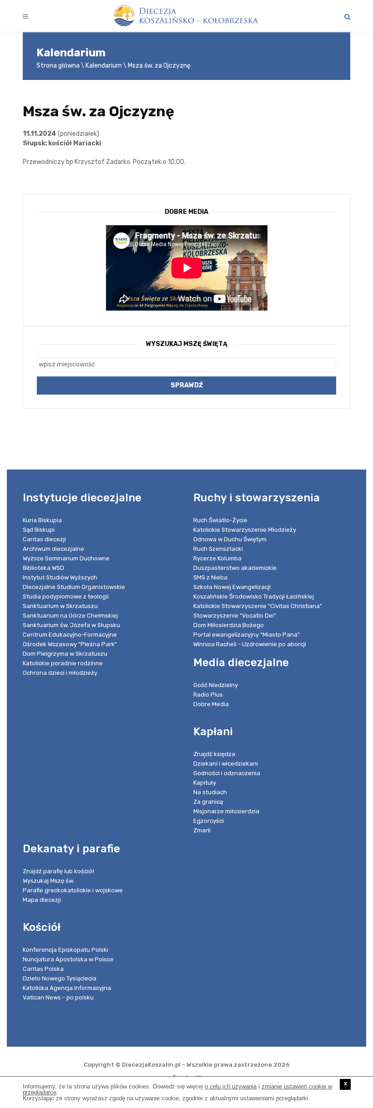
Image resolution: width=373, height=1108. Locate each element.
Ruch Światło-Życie (220, 520)
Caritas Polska (43, 968)
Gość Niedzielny (215, 685)
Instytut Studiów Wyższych (60, 577)
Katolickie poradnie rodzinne (63, 663)
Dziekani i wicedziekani (225, 763)
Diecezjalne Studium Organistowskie (74, 587)
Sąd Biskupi (39, 529)
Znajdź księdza (214, 754)
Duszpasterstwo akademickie (235, 567)
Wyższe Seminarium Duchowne (66, 558)
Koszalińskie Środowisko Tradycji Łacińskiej (253, 596)
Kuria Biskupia (42, 520)
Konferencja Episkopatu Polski (65, 949)
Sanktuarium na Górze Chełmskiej (70, 615)
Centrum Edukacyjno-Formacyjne (70, 634)
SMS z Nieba (210, 577)
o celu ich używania (231, 1086)
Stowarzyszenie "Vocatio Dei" (234, 615)
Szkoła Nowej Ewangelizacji (232, 587)
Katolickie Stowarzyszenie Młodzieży (244, 529)
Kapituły (204, 782)
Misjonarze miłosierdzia (226, 811)
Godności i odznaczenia (226, 773)
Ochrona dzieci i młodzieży (60, 672)
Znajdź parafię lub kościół (58, 871)
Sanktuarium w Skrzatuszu (60, 606)
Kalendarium (104, 65)
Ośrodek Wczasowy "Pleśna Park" (70, 644)
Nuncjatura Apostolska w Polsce (68, 959)
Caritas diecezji (44, 539)
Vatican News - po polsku (58, 997)
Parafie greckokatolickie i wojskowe (73, 890)
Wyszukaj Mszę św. (48, 880)
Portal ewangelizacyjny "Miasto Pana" (246, 634)
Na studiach (210, 792)
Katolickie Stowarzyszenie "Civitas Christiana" (257, 606)
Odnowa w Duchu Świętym (230, 539)
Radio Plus (208, 694)
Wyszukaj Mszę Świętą (186, 344)
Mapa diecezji (42, 899)
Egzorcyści (208, 820)
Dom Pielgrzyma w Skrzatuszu (65, 653)
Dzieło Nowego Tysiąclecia (59, 978)
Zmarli (202, 830)
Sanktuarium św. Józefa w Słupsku (71, 625)
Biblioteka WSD (43, 567)
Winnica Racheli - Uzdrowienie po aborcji (249, 644)
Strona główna (58, 65)
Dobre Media (211, 704)
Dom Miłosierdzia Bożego (228, 625)
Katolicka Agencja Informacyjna (67, 987)
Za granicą (208, 801)
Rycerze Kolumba (217, 558)
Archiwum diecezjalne (53, 548)
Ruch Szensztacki (218, 548)
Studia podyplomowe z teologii (66, 596)
